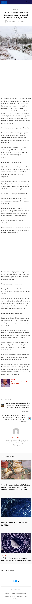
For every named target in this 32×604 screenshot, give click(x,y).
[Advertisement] (16, 79)
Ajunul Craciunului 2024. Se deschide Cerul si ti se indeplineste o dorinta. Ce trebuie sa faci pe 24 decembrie (18, 405)
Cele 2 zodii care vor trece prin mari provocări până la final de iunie (16, 559)
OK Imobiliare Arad (22, 596)
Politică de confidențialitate (19, 593)
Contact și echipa (16, 599)
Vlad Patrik (12, 21)
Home (7, 593)
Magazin (15, 9)
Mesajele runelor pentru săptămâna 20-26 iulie (16, 524)
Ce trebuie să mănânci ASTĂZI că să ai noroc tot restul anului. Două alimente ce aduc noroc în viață (15, 487)
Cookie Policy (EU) (10, 596)
